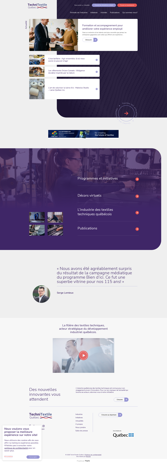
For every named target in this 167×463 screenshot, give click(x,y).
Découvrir (88, 40)
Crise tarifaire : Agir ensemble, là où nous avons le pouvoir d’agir (66, 60)
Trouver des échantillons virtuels (104, 5)
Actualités (87, 5)
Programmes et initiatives (98, 178)
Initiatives (94, 12)
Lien (126, 113)
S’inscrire (120, 400)
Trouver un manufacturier (127, 5)
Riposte (88, 456)
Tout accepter (33, 457)
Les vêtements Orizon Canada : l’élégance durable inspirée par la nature (66, 71)
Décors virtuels (89, 195)
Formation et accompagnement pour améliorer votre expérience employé (102, 27)
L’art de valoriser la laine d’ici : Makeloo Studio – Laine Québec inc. (68, 89)
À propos (79, 424)
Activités (104, 12)
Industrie (78, 414)
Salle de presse (81, 431)
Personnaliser (8, 456)
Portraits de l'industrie (78, 12)
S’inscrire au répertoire (108, 415)
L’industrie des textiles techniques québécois (95, 211)
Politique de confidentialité (93, 455)
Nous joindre (78, 5)
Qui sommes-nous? (130, 12)
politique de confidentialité (16, 448)
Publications (115, 12)
